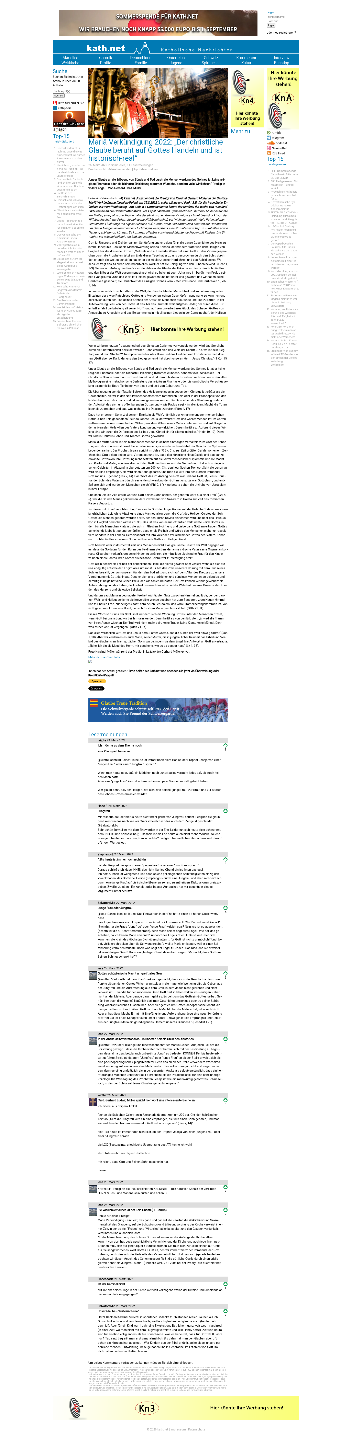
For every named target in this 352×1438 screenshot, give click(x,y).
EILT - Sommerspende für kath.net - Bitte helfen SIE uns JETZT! (285, 174)
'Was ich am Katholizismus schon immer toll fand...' (70, 214)
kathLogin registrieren (166, 1368)
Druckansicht (97, 169)
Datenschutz (196, 1429)
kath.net (162, 1429)
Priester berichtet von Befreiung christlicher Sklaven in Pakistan (69, 325)
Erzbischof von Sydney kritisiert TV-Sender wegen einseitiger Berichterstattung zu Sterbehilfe (284, 357)
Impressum (178, 1429)
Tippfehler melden (146, 169)
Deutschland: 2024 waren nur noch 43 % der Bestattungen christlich (70, 203)
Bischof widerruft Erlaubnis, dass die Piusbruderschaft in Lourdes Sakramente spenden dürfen (71, 155)
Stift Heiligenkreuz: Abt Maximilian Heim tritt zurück (284, 185)
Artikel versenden (119, 169)
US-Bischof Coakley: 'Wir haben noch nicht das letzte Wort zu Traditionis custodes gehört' (284, 233)
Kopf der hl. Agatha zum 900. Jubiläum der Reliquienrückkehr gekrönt (285, 275)
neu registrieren (284, 32)
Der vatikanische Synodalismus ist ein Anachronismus (69, 238)
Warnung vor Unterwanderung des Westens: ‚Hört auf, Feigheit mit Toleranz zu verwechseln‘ (284, 316)
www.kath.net (116, 1383)
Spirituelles (118, 165)
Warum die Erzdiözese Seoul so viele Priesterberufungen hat (284, 344)
